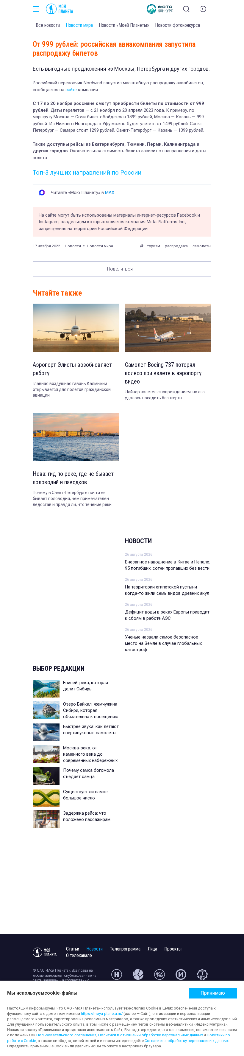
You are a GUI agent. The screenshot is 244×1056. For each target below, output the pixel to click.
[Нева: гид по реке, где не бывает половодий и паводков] (76, 437)
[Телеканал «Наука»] (117, 977)
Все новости (48, 25)
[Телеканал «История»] (181, 977)
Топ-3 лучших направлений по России (87, 172)
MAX (109, 192)
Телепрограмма (125, 949)
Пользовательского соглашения (66, 1035)
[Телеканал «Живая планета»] (138, 977)
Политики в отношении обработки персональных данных (150, 1035)
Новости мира (79, 25)
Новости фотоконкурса (177, 25)
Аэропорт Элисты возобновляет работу (72, 369)
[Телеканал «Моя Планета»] (59, 9)
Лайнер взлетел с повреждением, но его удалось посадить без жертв (165, 394)
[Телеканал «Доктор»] (159, 977)
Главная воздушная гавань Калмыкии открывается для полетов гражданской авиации (72, 389)
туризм (153, 246)
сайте (71, 89)
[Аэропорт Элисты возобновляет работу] (76, 328)
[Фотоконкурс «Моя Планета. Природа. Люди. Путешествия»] (160, 9)
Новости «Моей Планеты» (124, 25)
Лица (152, 949)
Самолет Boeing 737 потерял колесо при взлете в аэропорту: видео (164, 373)
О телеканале (79, 955)
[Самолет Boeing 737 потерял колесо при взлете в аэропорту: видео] (168, 328)
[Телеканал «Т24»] (202, 977)
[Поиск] (186, 9)
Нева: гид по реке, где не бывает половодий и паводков (73, 478)
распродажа (176, 246)
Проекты (173, 949)
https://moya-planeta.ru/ (102, 1013)
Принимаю (213, 993)
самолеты (202, 246)
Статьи (72, 949)
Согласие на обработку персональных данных (187, 1040)
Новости (138, 541)
